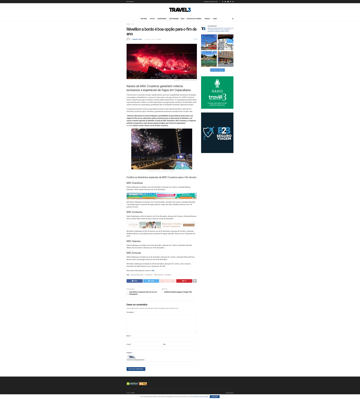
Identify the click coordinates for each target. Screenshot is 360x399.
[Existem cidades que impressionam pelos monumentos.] (209, 42)
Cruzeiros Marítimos (137, 274)
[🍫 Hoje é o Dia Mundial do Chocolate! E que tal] (226, 59)
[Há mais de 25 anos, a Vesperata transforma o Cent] (226, 42)
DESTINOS (144, 18)
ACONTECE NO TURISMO (194, 18)
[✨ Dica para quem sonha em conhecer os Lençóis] (209, 59)
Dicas (132, 24)
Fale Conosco (130, 1)
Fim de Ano (148, 274)
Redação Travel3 (137, 39)
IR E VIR (152, 18)
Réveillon (168, 274)
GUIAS (215, 18)
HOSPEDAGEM (162, 18)
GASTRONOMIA (174, 18)
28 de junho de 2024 (150, 39)
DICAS (182, 18)
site (153, 270)
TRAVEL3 (207, 18)
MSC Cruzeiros (158, 274)
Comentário (131, 312)
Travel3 (133, 393)
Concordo (215, 396)
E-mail (129, 344)
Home (128, 24)
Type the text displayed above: (136, 360)
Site (164, 344)
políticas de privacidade (201, 396)
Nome (129, 336)
